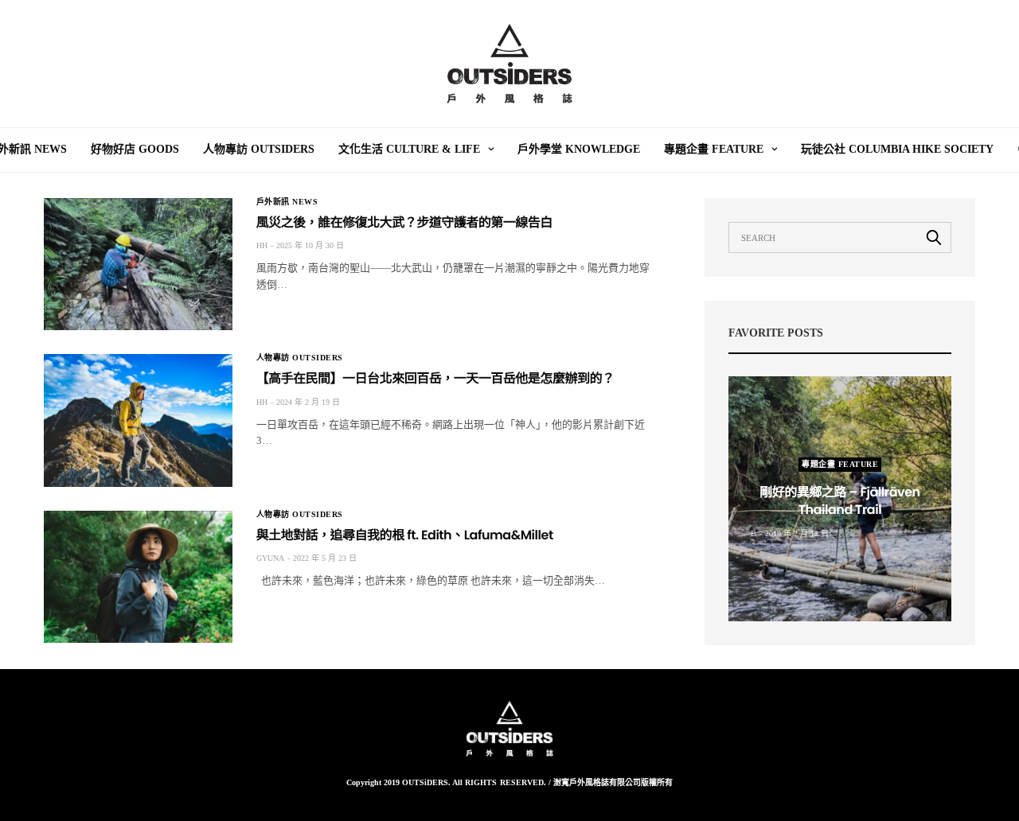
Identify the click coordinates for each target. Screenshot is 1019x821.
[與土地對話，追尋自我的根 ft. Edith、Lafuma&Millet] (138, 577)
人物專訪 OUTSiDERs (258, 149)
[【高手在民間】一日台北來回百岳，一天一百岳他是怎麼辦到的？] (138, 420)
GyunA (270, 558)
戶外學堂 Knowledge (578, 149)
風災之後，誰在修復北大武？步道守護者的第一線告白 (404, 222)
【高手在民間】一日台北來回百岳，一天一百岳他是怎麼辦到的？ (435, 378)
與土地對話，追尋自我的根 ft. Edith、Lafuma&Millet (404, 535)
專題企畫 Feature (713, 149)
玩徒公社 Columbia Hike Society (897, 149)
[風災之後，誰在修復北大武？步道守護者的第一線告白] (138, 264)
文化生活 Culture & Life (409, 149)
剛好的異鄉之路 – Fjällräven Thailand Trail (839, 501)
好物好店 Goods (135, 149)
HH (261, 245)
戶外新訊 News (287, 202)
